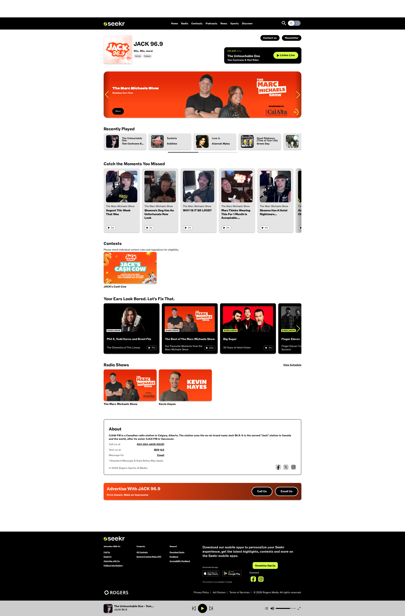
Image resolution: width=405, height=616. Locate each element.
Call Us (262, 491)
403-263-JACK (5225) (150, 444)
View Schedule (292, 365)
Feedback (174, 556)
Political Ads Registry (113, 565)
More (118, 111)
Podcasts (211, 23)
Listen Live (287, 55)
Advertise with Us (112, 561)
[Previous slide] (107, 94)
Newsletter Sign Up (265, 565)
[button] (185, 390)
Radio (184, 23)
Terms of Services (239, 592)
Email (160, 455)
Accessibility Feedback (180, 561)
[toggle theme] (294, 23)
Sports (234, 23)
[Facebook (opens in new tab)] (278, 467)
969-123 (159, 450)
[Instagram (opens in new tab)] (293, 467)
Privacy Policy (201, 592)
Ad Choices (219, 592)
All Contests (142, 552)
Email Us (287, 491)
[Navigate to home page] (114, 23)
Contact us (270, 38)
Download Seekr (177, 552)
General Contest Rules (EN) (149, 556)
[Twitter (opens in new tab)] (286, 467)
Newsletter (292, 38)
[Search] (284, 23)
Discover (247, 23)
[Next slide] (298, 94)
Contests (196, 23)
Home (174, 23)
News (223, 23)
